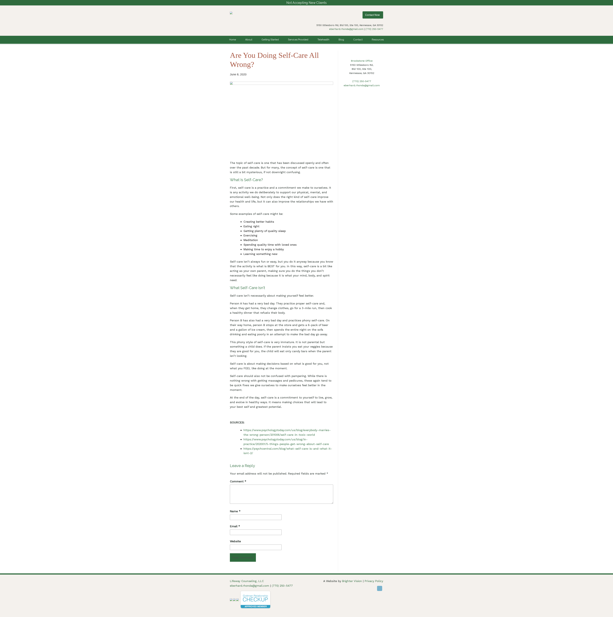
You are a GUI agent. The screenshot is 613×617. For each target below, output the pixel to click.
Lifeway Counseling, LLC (247, 581)
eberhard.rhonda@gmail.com (346, 29)
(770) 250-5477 (374, 29)
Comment (238, 481)
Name (235, 511)
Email (235, 526)
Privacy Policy (374, 581)
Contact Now (372, 15)
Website (235, 541)
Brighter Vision (352, 581)
